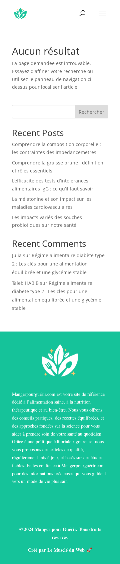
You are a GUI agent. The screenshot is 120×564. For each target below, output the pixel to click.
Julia (17, 255)
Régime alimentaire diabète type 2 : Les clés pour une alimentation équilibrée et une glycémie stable (58, 263)
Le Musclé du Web (66, 549)
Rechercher (91, 112)
